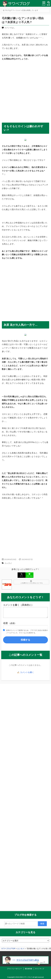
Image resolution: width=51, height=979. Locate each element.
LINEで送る (29, 576)
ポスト (21, 576)
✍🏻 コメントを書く (25, 672)
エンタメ (8, 563)
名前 (9, 623)
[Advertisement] (25, 90)
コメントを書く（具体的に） (18, 605)
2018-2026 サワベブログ (23, 977)
